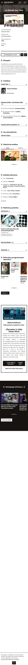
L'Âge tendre (10, 329)
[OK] (14, 662)
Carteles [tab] (20, 148)
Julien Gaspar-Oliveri (15, 330)
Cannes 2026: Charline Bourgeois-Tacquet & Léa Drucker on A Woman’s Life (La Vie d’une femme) (9, 407)
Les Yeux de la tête (14, 270)
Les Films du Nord (6, 36)
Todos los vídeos (6, 420)
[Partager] (22, 54)
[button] (17, 153)
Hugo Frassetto (5, 31)
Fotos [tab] (7, 148)
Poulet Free (4, 276)
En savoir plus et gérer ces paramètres (10, 659)
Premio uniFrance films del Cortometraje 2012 (10, 229)
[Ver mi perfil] (25, 2)
